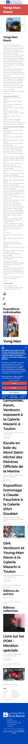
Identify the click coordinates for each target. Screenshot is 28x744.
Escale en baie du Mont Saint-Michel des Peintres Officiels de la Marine (13, 457)
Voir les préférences (14, 392)
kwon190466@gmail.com (10, 285)
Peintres (15, 691)
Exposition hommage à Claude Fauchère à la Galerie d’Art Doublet (13, 499)
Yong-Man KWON (15, 695)
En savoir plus (6, 436)
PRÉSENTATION (12, 721)
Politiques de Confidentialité (16, 731)
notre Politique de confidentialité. (11, 378)
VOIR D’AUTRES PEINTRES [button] (10, 684)
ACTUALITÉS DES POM (14, 722)
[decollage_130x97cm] (16, 24)
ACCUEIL (9, 719)
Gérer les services (14, 380)
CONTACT (10, 726)
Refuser (14, 388)
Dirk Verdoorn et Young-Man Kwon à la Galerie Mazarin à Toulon (13, 557)
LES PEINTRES (11, 724)
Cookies (14, 733)
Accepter (14, 383)
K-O (12, 691)
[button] (26, 347)
